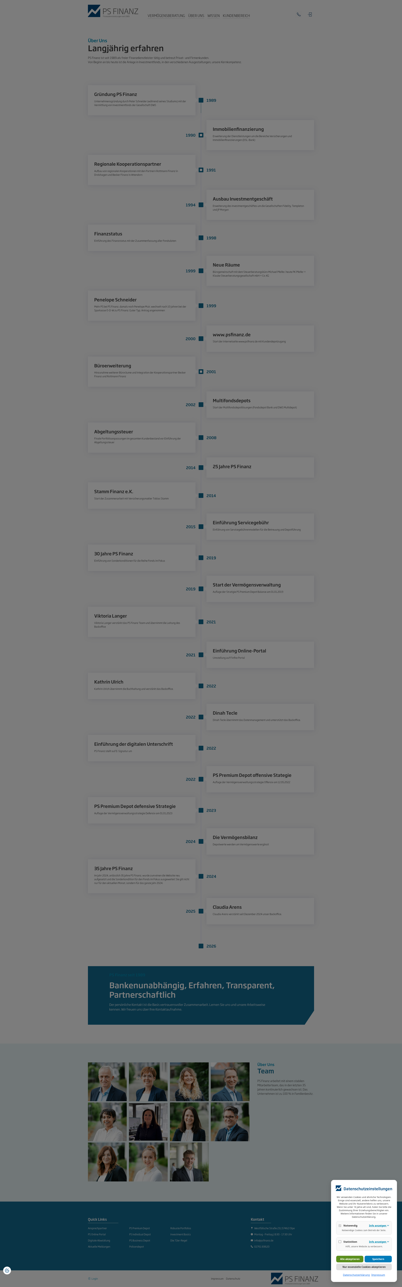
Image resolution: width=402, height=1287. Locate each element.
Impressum (378, 1275)
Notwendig (350, 1225)
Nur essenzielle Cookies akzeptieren (364, 1266)
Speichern (378, 1259)
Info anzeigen (378, 1225)
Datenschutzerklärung (356, 1275)
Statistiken (350, 1242)
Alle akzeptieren (350, 1259)
